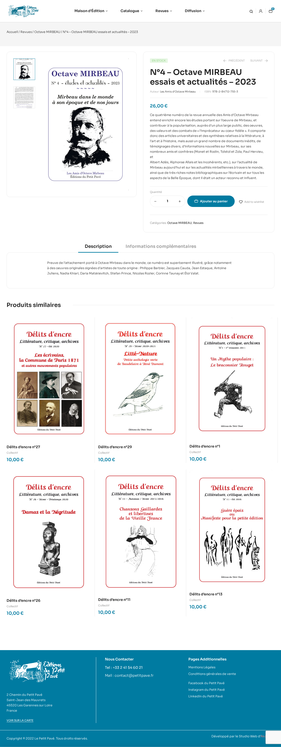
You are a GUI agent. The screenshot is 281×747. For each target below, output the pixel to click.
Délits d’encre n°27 (23, 447)
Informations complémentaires (161, 246)
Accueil (12, 32)
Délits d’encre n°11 (114, 599)
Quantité (156, 192)
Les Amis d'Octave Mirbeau (178, 91)
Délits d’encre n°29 (115, 447)
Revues (26, 32)
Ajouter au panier (214, 201)
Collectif (12, 452)
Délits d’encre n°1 (204, 446)
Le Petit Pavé (44, 738)
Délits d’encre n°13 (205, 594)
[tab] (98, 247)
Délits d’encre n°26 (23, 600)
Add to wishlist (254, 201)
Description (98, 246)
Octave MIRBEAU (47, 32)
